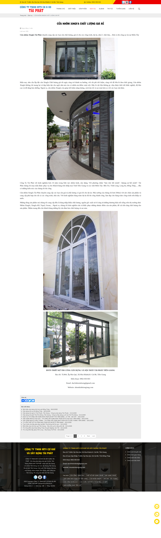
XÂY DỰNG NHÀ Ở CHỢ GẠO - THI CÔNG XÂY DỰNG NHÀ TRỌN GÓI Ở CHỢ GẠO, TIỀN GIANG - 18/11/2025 (55, 418)
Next (88, 436)
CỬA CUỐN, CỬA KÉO (86, 482)
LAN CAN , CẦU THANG (110, 479)
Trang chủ (60, 9)
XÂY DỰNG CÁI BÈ (110, 475)
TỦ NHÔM (98, 482)
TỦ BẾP (105, 482)
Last (93, 436)
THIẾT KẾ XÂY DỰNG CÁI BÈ (94, 475)
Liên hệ (131, 9)
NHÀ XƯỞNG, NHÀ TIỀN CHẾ (72, 485)
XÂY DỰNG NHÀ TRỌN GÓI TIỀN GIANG (76, 479)
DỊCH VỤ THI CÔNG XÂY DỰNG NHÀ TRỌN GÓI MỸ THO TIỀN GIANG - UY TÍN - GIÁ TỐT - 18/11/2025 (54, 417)
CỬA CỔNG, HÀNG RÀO (77, 475)
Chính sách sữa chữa (133, 457)
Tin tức (110, 9)
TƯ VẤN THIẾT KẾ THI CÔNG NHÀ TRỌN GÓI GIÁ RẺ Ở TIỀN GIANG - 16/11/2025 (47, 422)
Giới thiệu (72, 9)
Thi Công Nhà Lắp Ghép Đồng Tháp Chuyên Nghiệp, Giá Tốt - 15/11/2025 (45, 428)
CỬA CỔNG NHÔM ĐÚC (71, 482)
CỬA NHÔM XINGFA (95, 479)
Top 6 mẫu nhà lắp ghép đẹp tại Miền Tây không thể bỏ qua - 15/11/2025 (45, 424)
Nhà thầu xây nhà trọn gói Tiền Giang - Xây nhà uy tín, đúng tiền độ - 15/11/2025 (47, 426)
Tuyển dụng (120, 9)
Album (101, 9)
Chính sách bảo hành (133, 460)
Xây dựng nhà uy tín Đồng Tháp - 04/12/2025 (36, 411)
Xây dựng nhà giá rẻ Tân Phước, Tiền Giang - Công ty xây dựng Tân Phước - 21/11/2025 (50, 413)
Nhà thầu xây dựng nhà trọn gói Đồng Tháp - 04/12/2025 (40, 409)
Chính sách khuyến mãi (134, 452)
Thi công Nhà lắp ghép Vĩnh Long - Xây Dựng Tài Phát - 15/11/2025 (43, 430)
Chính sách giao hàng (134, 455)
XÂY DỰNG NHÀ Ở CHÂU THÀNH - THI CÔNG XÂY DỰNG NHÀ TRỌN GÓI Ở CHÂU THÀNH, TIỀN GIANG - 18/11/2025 (58, 420)
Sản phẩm (83, 9)
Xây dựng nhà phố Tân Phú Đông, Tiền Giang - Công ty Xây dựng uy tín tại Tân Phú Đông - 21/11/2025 (54, 415)
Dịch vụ (93, 9)
